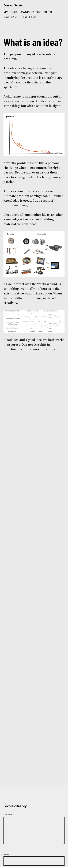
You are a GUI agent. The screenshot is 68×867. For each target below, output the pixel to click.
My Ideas (10, 12)
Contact (11, 17)
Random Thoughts (36, 12)
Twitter (29, 17)
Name (6, 854)
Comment (8, 814)
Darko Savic (13, 5)
